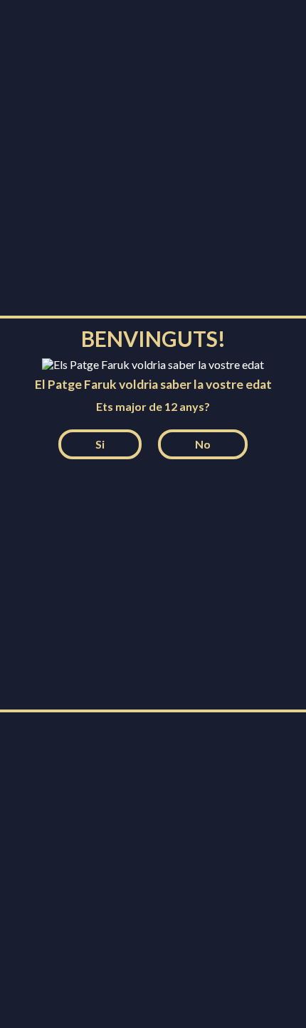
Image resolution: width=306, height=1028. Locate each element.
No (203, 444)
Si (100, 444)
